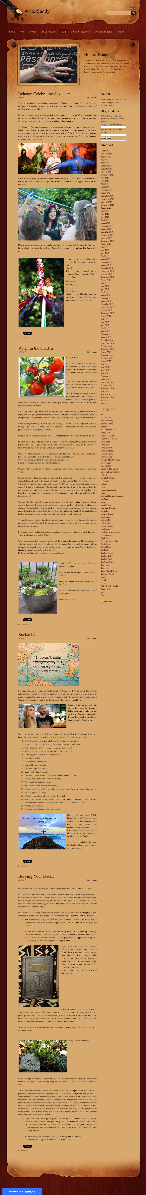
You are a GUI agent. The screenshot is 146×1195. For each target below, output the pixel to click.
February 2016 (106, 355)
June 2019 (105, 250)
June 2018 (105, 286)
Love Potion (106, 504)
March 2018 (105, 295)
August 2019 (106, 243)
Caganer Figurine (108, 435)
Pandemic (105, 538)
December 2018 (107, 268)
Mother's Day (106, 519)
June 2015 (105, 367)
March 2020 (105, 222)
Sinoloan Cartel (107, 562)
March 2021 (105, 186)
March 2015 (105, 373)
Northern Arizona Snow (110, 532)
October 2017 (106, 310)
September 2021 (107, 174)
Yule (102, 592)
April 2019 (105, 256)
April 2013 (105, 400)
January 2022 (106, 165)
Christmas (105, 444)
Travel (103, 580)
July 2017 (105, 319)
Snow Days (105, 565)
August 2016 (106, 352)
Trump (103, 583)
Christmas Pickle (107, 450)
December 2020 (107, 195)
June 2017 (105, 322)
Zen (102, 595)
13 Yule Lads (106, 417)
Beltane (104, 426)
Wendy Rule (105, 589)
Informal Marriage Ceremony (112, 495)
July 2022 (105, 159)
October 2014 (106, 385)
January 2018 (106, 301)
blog (63, 31)
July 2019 (105, 246)
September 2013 (107, 397)
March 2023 (105, 150)
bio (22, 31)
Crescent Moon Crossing (110, 459)
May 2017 (105, 325)
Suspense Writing (108, 574)
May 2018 (105, 289)
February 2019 (106, 262)
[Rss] (134, 8)
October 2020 (106, 201)
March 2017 (105, 331)
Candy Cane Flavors (109, 438)
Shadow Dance (107, 553)
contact (121, 31)
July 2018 (105, 283)
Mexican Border (107, 513)
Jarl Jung (104, 498)
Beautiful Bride (107, 423)
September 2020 (107, 204)
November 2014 (107, 382)
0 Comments (92, 352)
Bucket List (28, 634)
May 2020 (105, 216)
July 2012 (105, 403)
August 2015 (106, 361)
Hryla (103, 486)
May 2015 (105, 370)
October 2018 (106, 274)
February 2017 (106, 334)
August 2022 (106, 156)
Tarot (103, 577)
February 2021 (106, 189)
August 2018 (106, 280)
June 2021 (105, 177)
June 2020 (105, 213)
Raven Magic (106, 547)
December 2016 (107, 340)
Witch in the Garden (35, 348)
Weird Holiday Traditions (111, 586)
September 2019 (107, 240)
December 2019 (107, 231)
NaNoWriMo (106, 522)
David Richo (106, 465)
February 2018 (106, 298)
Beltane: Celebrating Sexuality (44, 93)
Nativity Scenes (107, 525)
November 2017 (107, 307)
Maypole (104, 510)
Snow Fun (105, 568)
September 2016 (107, 349)
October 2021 (106, 171)
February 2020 (106, 225)
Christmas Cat (106, 447)
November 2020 (107, 198)
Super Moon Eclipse (109, 571)
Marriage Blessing (108, 507)
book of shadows (80, 31)
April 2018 (105, 292)
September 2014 (107, 388)
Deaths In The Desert (109, 468)
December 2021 (107, 168)
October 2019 (106, 237)
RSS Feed (108, 601)
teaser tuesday (48, 31)
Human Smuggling (108, 489)
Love (103, 501)
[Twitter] (131, 8)
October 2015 (106, 358)
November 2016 (107, 343)
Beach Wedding (107, 420)
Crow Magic (106, 462)
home (12, 31)
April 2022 (105, 162)
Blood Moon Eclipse (109, 429)
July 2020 (105, 210)
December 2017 (107, 304)
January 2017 (106, 337)
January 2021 (106, 192)
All (102, 414)
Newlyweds (105, 529)
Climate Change (107, 453)
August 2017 (106, 316)
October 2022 (106, 153)
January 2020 (106, 228)
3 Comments (92, 97)
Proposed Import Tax (109, 541)
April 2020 (105, 219)
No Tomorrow (106, 535)
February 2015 (106, 376)
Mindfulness (105, 516)
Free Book (105, 480)
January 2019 (106, 265)
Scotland (104, 550)
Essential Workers (108, 477)
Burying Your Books (36, 876)
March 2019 (105, 259)
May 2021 (105, 180)
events (32, 31)
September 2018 (107, 277)
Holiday (104, 483)
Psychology (105, 544)
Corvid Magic (106, 456)
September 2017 (107, 313)
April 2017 (105, 328)
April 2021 (105, 183)
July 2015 (105, 364)
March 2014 (105, 394)
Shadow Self (106, 556)
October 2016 (106, 346)
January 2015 (106, 379)
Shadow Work (106, 559)
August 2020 (106, 207)
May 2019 (105, 253)
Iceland (104, 492)
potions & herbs (103, 31)
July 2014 (105, 391)
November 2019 (107, 234)
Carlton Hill (105, 441)
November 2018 (107, 271)
